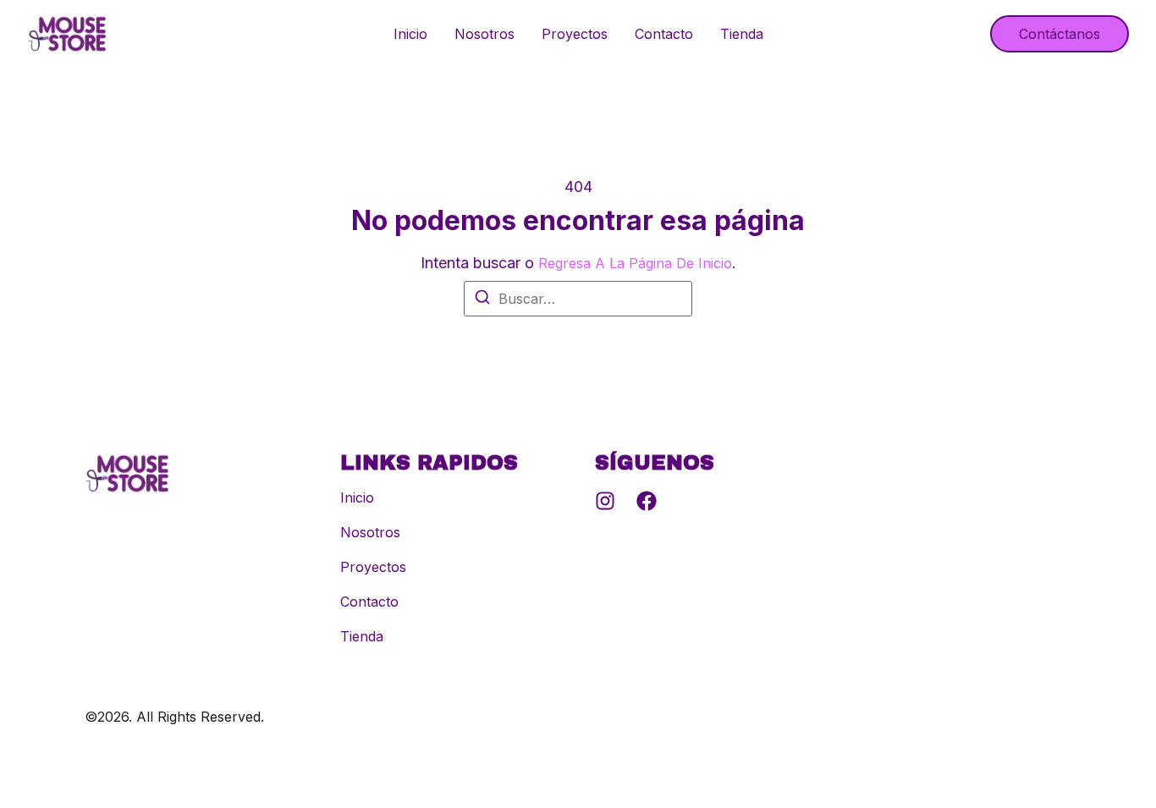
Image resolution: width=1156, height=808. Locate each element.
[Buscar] (482, 299)
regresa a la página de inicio (635, 263)
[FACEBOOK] (646, 501)
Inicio (410, 34)
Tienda (741, 34)
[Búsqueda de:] (578, 298)
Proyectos (575, 34)
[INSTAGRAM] (605, 501)
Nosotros (484, 34)
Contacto (664, 34)
